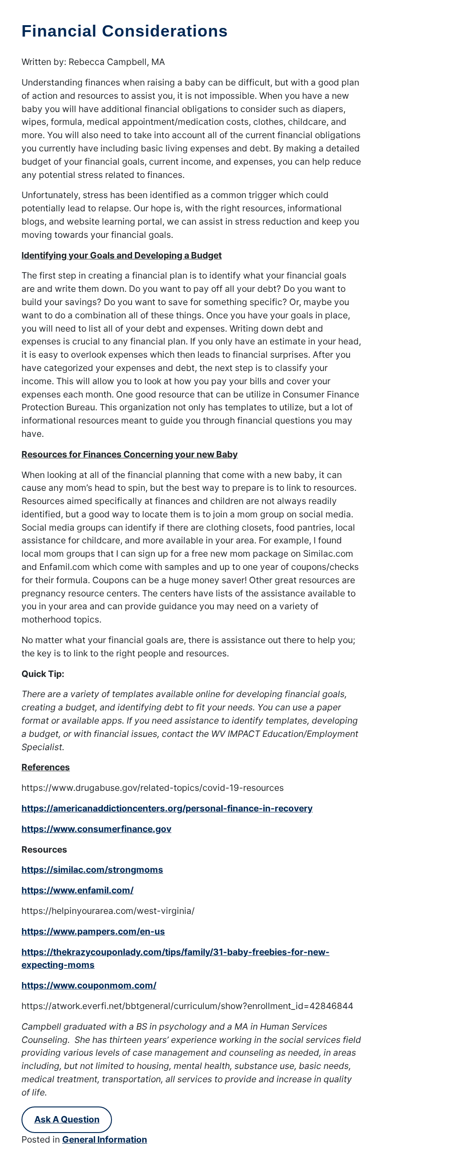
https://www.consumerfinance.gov (96, 828)
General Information (104, 1139)
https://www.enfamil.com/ (77, 890)
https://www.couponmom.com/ (88, 985)
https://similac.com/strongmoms (92, 869)
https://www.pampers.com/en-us (93, 931)
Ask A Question (67, 1119)
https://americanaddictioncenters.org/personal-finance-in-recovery (167, 808)
